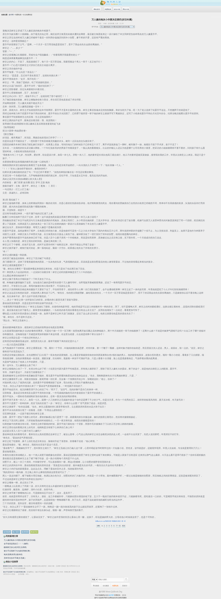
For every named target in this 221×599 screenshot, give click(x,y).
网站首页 (97, 9)
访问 (107, 595)
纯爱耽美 (108, 9)
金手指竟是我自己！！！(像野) (16, 544)
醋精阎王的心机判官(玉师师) (15, 547)
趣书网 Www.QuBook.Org (110, 592)
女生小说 (117, 9)
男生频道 (96, 586)
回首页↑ (125, 586)
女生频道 (106, 586)
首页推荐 (7, 532)
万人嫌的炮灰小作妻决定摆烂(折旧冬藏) (20, 540)
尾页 (123, 526)
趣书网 (11, 15)
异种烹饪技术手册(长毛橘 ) (14, 558)
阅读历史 (34, 532)
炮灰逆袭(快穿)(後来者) (13, 554)
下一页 (118, 526)
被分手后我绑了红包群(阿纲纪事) (17, 551)
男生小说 (126, 9)
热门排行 (16, 532)
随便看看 (25, 532)
